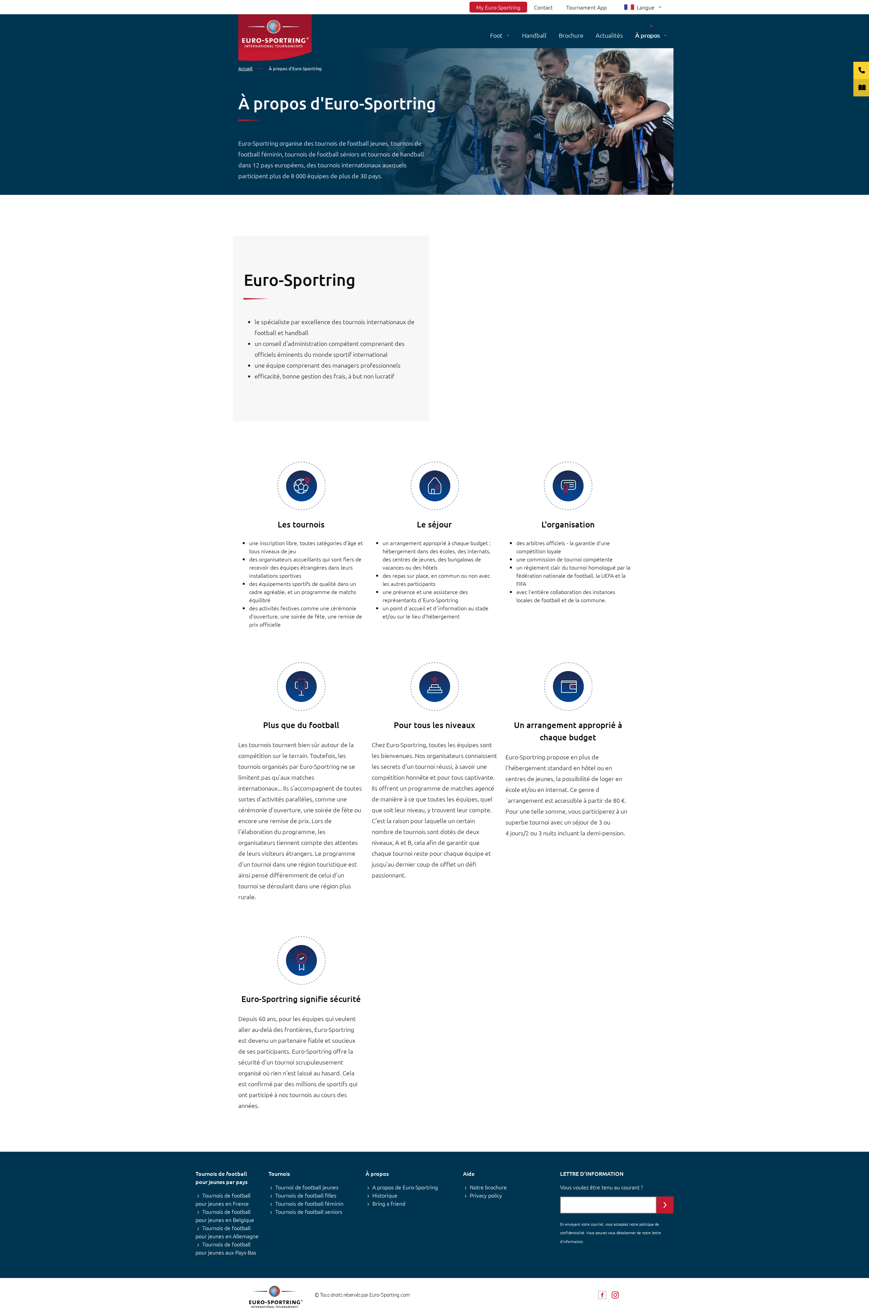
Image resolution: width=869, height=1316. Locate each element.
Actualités (609, 35)
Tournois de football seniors (308, 1211)
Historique (384, 1195)
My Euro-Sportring (498, 7)
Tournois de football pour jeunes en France (223, 1199)
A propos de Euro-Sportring (405, 1187)
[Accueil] (275, 37)
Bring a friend (388, 1203)
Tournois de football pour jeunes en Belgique (225, 1215)
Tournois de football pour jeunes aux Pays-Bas (226, 1248)
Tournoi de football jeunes (306, 1187)
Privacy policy (486, 1195)
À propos (647, 35)
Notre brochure (488, 1187)
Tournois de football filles (305, 1195)
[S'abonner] (665, 1205)
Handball (534, 35)
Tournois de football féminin (309, 1203)
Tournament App (586, 7)
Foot (496, 35)
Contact (543, 7)
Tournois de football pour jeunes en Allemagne (227, 1232)
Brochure (571, 35)
